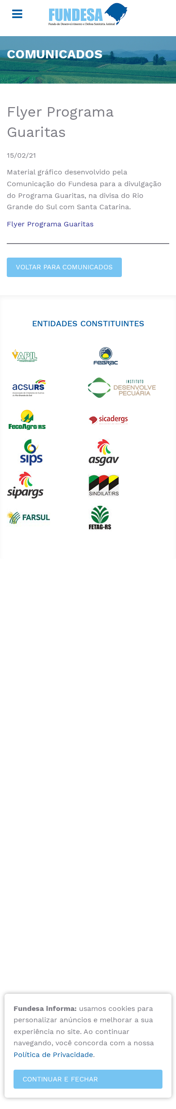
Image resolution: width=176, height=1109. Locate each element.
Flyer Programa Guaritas (50, 224)
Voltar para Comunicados (64, 267)
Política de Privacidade (53, 1054)
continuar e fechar (60, 1079)
